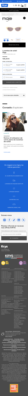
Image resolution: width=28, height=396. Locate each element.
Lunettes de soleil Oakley (19, 279)
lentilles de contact (5, 364)
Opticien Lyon (19, 353)
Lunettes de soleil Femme (19, 272)
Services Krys (17, 301)
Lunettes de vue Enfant (6, 275)
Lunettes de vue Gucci (5, 277)
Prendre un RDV (8, 1)
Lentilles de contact (18, 286)
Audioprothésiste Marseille (14, 361)
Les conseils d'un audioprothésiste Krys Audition (5, 313)
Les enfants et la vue (18, 303)
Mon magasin (22, 1)
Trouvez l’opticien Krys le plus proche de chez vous (15, 376)
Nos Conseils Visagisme (19, 300)
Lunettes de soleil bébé (18, 276)
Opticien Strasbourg (18, 354)
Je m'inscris (14, 238)
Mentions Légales (17, 322)
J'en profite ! (16, 10)
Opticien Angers (14, 357)
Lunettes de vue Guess (6, 276)
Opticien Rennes (17, 355)
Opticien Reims (7, 357)
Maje (17, 13)
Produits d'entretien (18, 293)
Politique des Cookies (18, 323)
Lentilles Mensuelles (18, 292)
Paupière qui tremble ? (18, 308)
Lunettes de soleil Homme (19, 274)
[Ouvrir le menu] (25, 5)
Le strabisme (16, 304)
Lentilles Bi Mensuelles (18, 291)
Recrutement (17, 319)
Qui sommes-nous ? (18, 313)
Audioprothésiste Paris (8, 358)
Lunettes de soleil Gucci (19, 278)
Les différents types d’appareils (7, 303)
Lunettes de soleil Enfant (19, 275)
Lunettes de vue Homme (6, 274)
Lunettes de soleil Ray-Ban (19, 277)
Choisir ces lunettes (14, 82)
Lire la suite (7, 152)
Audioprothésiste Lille (7, 360)
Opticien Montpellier (9, 355)
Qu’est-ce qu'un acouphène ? (7, 304)
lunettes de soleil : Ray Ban (15, 374)
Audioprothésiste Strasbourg (19, 360)
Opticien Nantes (9, 354)
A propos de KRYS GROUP (19, 317)
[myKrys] (16, 5)
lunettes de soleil (19, 364)
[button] (21, 5)
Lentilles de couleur (18, 288)
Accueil (3, 13)
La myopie (16, 302)
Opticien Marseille (10, 356)
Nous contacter (8, 336)
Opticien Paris (5, 353)
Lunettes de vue (4, 271)
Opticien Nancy (21, 357)
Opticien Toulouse (12, 353)
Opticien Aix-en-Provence (20, 356)
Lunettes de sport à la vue (6, 282)
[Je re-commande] (19, 5)
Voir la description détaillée (11, 95)
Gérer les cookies (17, 327)
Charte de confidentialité (19, 320)
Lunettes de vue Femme (6, 272)
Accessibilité (16, 326)
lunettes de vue (13, 364)
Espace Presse (17, 316)
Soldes (15, 281)
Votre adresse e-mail (13, 231)
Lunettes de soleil (10, 13)
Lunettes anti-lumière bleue (6, 281)
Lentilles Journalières (18, 290)
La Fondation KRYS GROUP (20, 318)
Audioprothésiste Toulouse (19, 358)
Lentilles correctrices (18, 287)
